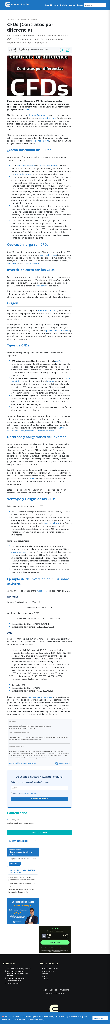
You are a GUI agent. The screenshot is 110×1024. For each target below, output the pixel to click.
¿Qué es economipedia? (50, 969)
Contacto (45, 979)
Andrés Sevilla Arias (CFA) (20, 49)
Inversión (26, 19)
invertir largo (42, 590)
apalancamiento (18, 552)
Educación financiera (14, 981)
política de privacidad (28, 793)
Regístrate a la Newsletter (16, 978)
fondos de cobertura (47, 310)
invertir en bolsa (51, 523)
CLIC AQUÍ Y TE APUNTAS (39, 799)
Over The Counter (48, 165)
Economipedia (60, 993)
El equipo (45, 974)
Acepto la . (25, 793)
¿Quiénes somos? (48, 971)
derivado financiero (37, 115)
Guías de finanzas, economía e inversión (17, 974)
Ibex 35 (50, 381)
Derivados (34, 19)
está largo (11, 263)
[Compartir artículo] (62, 50)
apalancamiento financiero (57, 330)
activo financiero (31, 263)
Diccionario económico (14, 19)
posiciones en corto (40, 140)
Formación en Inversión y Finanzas (19, 969)
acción (26, 109)
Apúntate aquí (100, 1018)
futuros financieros (23, 174)
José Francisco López (24, 51)
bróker (32, 478)
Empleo (44, 976)
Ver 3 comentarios (39, 832)
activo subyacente (47, 118)
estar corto (40, 285)
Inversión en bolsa (13, 983)
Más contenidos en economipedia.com (22, 763)
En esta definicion (18, 841)
